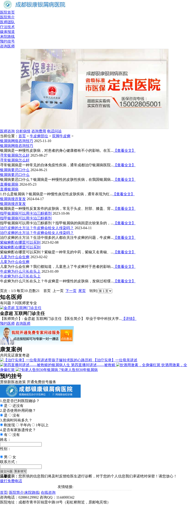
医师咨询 (7, 131)
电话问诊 (54, 131)
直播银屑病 (9, 184)
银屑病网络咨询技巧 (16, 141)
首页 (22, 136)
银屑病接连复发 (13, 199)
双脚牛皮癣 (61, 136)
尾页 (82, 291)
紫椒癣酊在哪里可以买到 (20, 242)
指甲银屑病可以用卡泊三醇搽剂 (26, 213)
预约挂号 (7, 41)
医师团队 (7, 22)
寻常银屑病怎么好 (15, 155)
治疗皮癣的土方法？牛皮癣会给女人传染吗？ (37, 228)
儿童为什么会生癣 (15, 257)
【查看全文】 (124, 150)
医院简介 (7, 17)
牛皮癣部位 (39, 136)
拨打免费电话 (11, 481)
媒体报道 (7, 32)
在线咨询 (48, 492)
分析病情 (23, 131)
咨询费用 (38, 131)
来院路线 (7, 36)
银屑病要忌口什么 (15, 170)
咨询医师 (7, 46)
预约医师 (7, 323)
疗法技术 (7, 27)
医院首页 (7, 12)
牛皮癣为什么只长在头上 (20, 271)
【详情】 (129, 319)
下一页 (71, 291)
